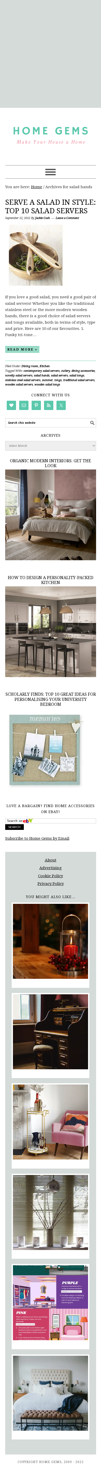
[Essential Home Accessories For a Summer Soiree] (50, 1123)
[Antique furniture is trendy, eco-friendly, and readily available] (50, 1032)
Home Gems (50, 134)
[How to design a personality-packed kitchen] (50, 675)
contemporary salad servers (42, 371)
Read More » (22, 349)
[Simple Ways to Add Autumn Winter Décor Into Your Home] (50, 942)
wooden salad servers (19, 384)
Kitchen (45, 366)
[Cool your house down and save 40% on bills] (50, 1213)
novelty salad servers (18, 375)
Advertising (50, 868)
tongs (58, 380)
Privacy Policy (51, 883)
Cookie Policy (50, 876)
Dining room (29, 366)
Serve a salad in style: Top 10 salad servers (50, 206)
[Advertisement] (50, 53)
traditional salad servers (79, 380)
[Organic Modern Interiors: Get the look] (50, 559)
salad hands (41, 375)
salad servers (59, 375)
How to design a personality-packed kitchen (50, 580)
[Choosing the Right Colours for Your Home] (50, 1303)
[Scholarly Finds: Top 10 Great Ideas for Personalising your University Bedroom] (44, 789)
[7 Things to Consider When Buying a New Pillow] (50, 1394)
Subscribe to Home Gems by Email (37, 838)
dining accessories (83, 371)
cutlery (65, 371)
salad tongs (76, 375)
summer (47, 380)
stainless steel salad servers (22, 380)
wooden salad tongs (47, 384)
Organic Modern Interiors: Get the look (50, 463)
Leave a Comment (67, 218)
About (50, 860)
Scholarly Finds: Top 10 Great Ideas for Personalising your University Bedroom (50, 699)
